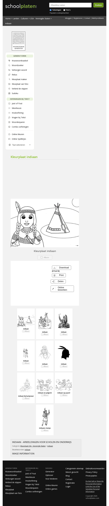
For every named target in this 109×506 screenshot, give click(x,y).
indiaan (8, 23)
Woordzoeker (11, 475)
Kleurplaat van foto (13, 493)
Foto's (68, 10)
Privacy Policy (91, 472)
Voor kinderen (51, 478)
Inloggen (68, 18)
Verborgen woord (12, 478)
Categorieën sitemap (74, 468)
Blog (68, 475)
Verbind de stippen (13, 482)
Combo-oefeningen (33, 491)
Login (68, 486)
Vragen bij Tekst (32, 484)
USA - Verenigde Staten (40, 18)
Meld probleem (98, 18)
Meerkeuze (30, 477)
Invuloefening (31, 480)
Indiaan (26, 361)
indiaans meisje (45, 428)
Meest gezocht (72, 472)
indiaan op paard (63, 393)
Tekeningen (56, 10)
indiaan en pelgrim (45, 393)
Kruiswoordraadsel (13, 471)
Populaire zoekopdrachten (59, 13)
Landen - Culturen (20, 18)
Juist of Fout (30, 473)
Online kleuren (51, 485)
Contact (87, 18)
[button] (62, 289)
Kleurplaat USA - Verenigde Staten (33, 446)
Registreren (78, 18)
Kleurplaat (9, 489)
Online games (51, 489)
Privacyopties (91, 475)
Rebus (8, 486)
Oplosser (49, 475)
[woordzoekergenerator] (18, 50)
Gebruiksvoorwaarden (95, 468)
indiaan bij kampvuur (26, 396)
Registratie (70, 483)
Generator (49, 471)
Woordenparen (31, 488)
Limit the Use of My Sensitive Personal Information (93, 489)
